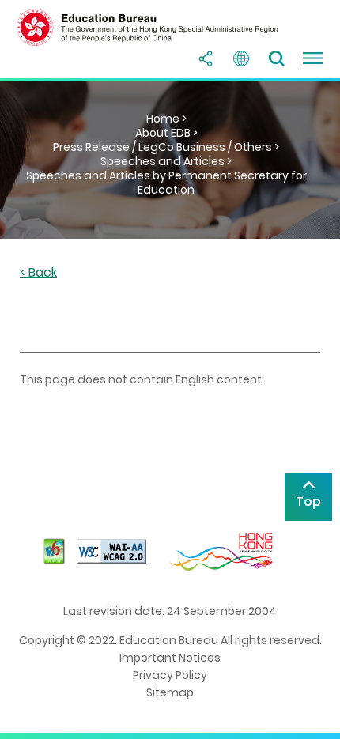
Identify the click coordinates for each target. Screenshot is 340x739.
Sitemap (170, 692)
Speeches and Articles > (166, 161)
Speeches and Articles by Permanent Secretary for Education (166, 182)
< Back (38, 273)
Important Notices (170, 657)
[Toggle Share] (205, 58)
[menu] (312, 58)
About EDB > (166, 133)
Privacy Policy (170, 675)
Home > (166, 118)
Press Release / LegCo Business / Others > (166, 147)
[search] (277, 58)
